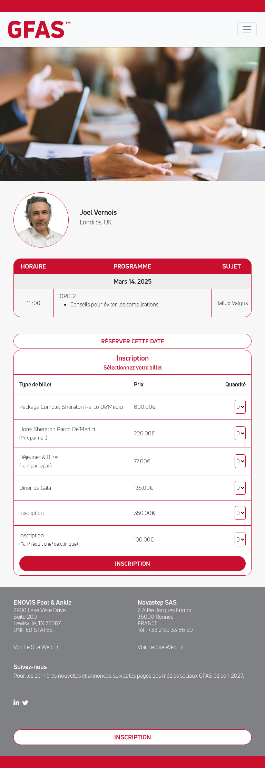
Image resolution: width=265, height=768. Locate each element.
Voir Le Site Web (33, 647)
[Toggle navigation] (247, 29)
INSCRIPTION (132, 737)
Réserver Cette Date (132, 341)
